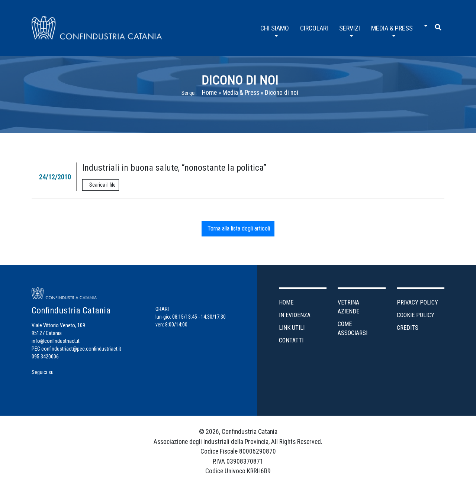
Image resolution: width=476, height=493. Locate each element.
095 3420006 (45, 357)
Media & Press (240, 92)
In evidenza (295, 315)
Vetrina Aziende (348, 307)
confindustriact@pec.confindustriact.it (81, 349)
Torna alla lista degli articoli (238, 228)
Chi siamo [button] (274, 28)
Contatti (291, 340)
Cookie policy (415, 315)
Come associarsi (352, 328)
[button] (424, 23)
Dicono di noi (240, 79)
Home (209, 92)
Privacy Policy (417, 302)
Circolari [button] (314, 28)
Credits (407, 327)
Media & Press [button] (392, 28)
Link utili (292, 327)
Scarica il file (102, 185)
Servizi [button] (349, 28)
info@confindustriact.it (56, 341)
